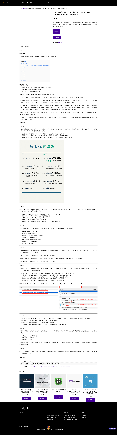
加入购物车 (57, 37)
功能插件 (25, 8)
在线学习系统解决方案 (69, 415)
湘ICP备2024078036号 (41, 429)
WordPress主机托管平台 (53, 415)
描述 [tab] (22, 46)
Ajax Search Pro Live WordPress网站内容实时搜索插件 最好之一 (27, 391)
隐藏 (25, 61)
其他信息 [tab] (27, 46)
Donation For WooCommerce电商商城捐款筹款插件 (74, 391)
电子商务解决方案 (51, 417)
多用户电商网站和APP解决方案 (72, 419)
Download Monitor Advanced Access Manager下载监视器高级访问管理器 (90, 392)
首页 (21, 8)
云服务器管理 (50, 419)
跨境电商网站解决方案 (69, 417)
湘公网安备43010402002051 (57, 429)
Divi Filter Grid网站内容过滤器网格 (58, 390)
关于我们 (84, 415)
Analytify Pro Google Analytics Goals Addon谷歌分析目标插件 (43, 391)
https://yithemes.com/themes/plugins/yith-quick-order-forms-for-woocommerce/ (50, 366)
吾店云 (9, 3)
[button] (112, 429)
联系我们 (84, 417)
